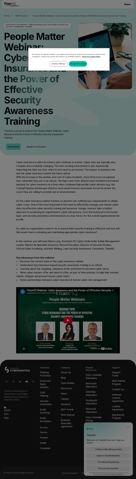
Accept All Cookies (78, 64)
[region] (69, 59)
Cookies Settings (58, 64)
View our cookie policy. (91, 57)
